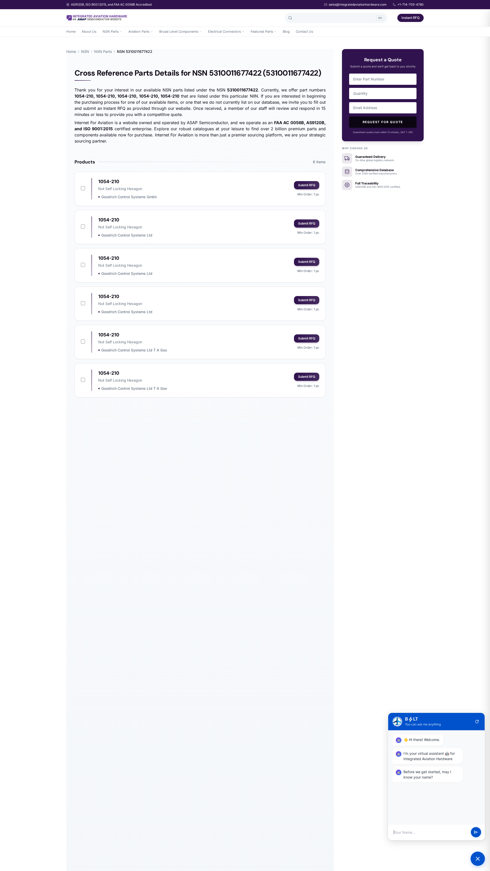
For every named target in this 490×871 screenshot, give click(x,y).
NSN (85, 51)
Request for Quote (383, 122)
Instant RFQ (410, 18)
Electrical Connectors (224, 31)
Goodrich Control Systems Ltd (126, 235)
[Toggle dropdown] (120, 31)
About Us (89, 31)
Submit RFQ (306, 185)
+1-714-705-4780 (410, 4)
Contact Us (304, 31)
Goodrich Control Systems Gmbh (129, 197)
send (476, 832)
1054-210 (108, 181)
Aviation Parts (139, 31)
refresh (477, 722)
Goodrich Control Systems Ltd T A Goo (134, 350)
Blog (286, 31)
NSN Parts (111, 31)
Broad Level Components (178, 31)
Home (71, 31)
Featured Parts (262, 31)
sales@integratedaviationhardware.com (358, 4)
